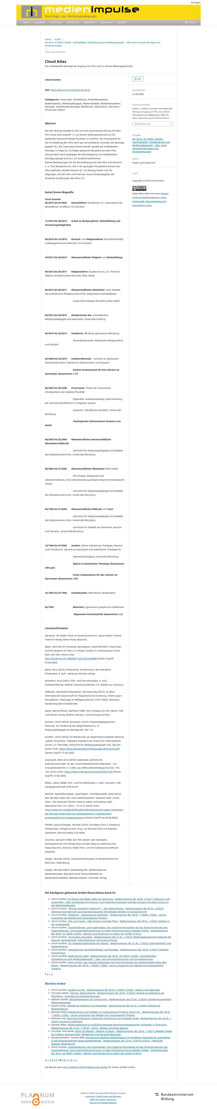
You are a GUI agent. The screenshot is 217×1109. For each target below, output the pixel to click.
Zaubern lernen (76, 989)
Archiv (58, 39)
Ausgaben (39, 22)
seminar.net (111, 1099)
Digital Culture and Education (108, 1096)
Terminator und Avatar (80, 936)
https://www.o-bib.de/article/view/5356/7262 (88, 771)
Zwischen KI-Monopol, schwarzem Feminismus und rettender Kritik (103, 1018)
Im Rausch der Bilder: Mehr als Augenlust (91, 898)
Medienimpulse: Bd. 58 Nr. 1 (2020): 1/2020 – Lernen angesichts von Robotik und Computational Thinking (111, 1014)
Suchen (191, 22)
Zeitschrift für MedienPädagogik (103, 1103)
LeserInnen (56, 22)
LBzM (92, 1099)
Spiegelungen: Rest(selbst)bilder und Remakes (93, 949)
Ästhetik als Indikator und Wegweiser (87, 1005)
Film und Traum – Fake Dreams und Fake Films (93, 921)
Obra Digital (100, 1099)
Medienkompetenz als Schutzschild (88, 999)
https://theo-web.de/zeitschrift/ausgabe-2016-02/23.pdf (89, 748)
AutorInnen (73, 22)
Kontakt (121, 22)
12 (71, 1060)
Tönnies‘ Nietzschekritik (83, 993)
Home (26, 22)
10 (64, 1060)
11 (68, 1060)
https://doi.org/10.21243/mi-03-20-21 (70, 90)
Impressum (106, 22)
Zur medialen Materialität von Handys (88, 943)
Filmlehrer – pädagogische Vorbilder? (88, 914)
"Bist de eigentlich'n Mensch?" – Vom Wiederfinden (96, 908)
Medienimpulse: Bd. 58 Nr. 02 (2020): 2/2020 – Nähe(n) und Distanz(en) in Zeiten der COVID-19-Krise (109, 932)
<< (46, 1060)
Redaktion (89, 22)
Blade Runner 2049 (78, 955)
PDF (139, 79)
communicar (90, 1096)
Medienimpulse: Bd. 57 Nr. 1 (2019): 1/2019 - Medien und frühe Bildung (89, 1028)
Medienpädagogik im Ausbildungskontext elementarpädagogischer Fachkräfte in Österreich (117, 1024)
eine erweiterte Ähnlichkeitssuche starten (85, 1067)
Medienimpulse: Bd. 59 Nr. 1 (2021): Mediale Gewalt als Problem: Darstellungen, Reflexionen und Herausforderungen (111, 1033)
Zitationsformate (142, 123)
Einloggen (196, 2)
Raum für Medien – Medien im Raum (95, 1031)
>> (52, 974)
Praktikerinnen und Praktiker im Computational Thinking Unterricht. (104, 1012)
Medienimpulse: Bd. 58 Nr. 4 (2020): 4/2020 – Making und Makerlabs (123, 989)
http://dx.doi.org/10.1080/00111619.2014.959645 (71, 658)
